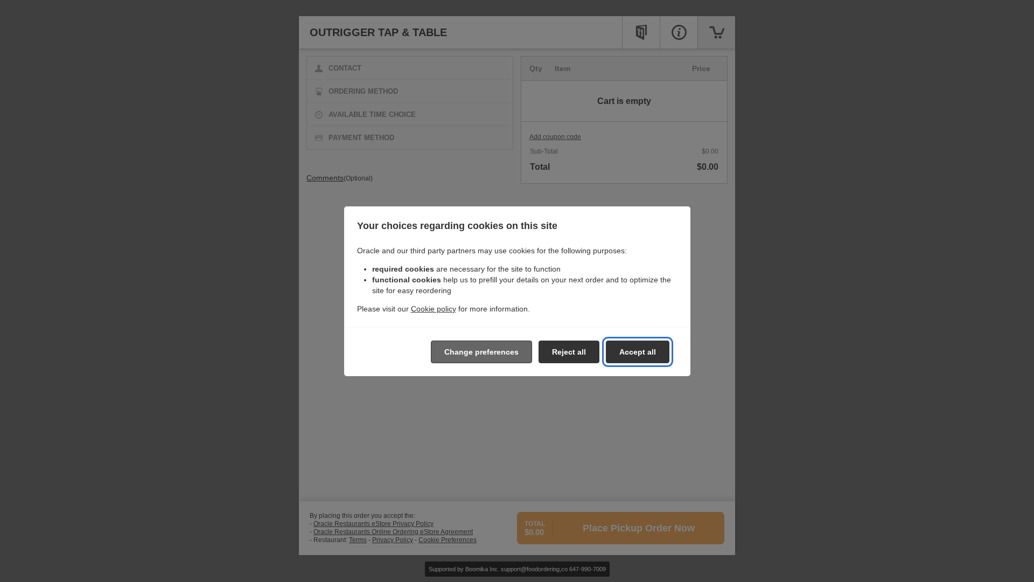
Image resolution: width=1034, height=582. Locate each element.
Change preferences (481, 352)
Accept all (637, 352)
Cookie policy (433, 308)
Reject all (569, 352)
